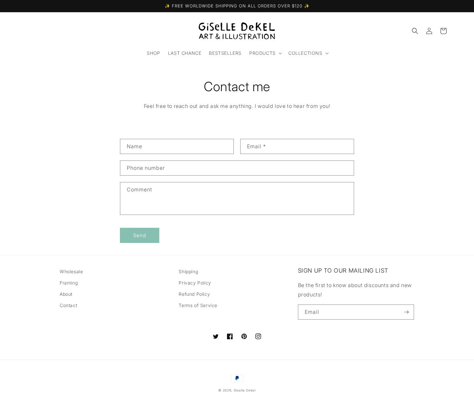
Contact (68, 305)
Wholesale (71, 271)
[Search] (415, 31)
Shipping (188, 271)
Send (139, 235)
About (66, 294)
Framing (69, 282)
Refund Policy (194, 294)
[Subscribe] (407, 312)
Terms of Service (198, 305)
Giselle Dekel (245, 390)
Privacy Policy (195, 282)
